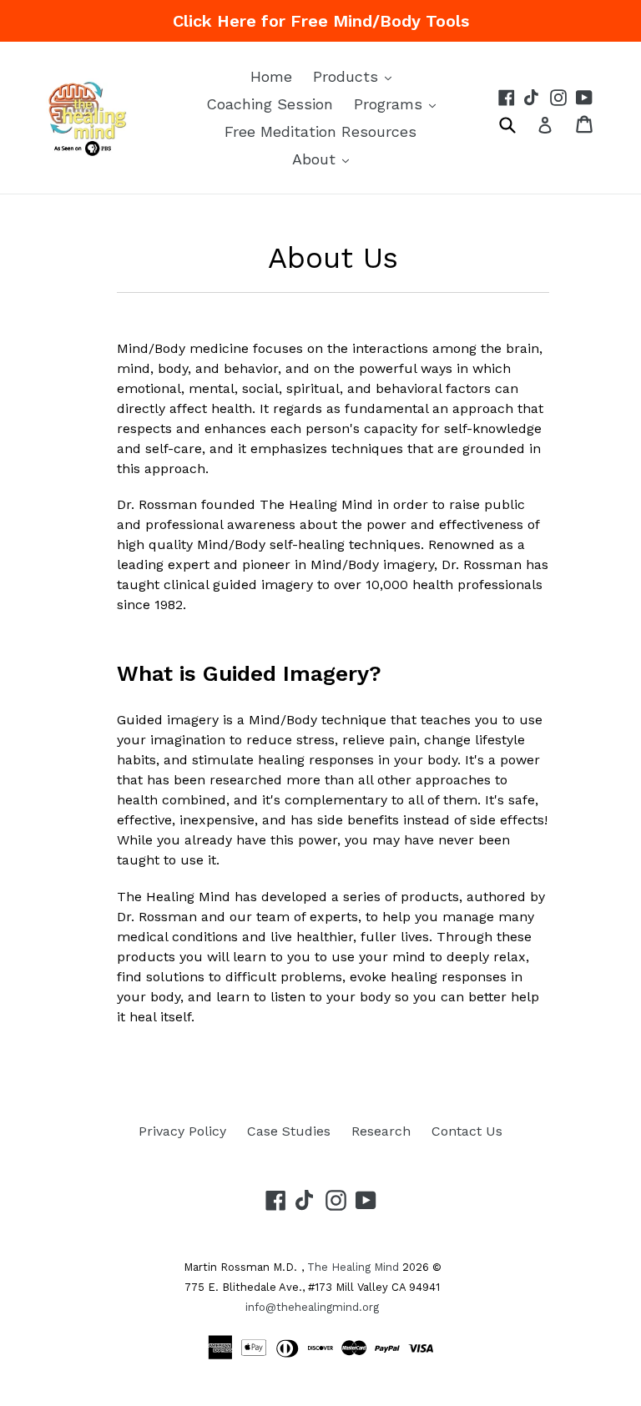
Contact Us (467, 1131)
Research (381, 1131)
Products (356, 76)
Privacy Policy (182, 1131)
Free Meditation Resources (320, 131)
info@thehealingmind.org (312, 1307)
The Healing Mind (353, 1267)
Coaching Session (269, 104)
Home (271, 76)
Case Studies (289, 1131)
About (324, 158)
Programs (399, 103)
